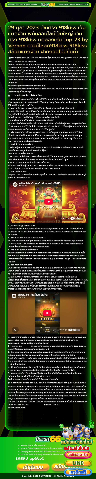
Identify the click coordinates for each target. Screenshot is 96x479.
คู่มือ (66, 4)
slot (86, 4)
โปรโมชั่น (34, 4)
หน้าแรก (11, 4)
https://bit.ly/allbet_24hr (21, 410)
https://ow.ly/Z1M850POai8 (22, 413)
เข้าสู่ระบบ (27, 4)
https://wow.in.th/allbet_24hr (23, 416)
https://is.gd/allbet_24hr (20, 422)
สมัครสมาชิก (18, 4)
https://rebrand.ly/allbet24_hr (23, 425)
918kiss (81, 64)
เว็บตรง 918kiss (36, 404)
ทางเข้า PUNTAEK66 (76, 4)
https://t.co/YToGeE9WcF (21, 419)
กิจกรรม (61, 4)
